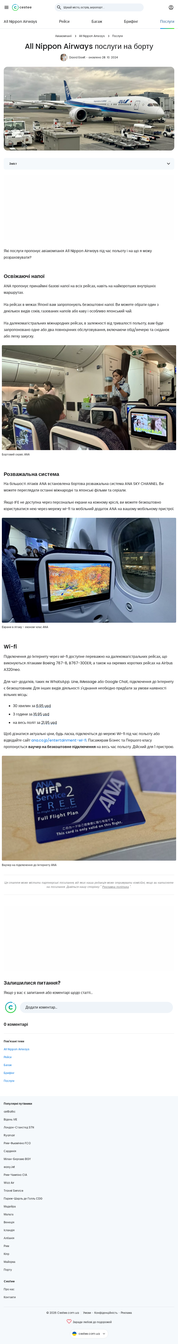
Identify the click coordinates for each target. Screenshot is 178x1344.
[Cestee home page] (22, 7)
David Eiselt (77, 57)
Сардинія (10, 1151)
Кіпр (6, 1254)
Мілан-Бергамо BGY (17, 1159)
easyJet (9, 1167)
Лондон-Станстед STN (19, 1127)
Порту (8, 1270)
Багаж (97, 21)
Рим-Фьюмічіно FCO (17, 1143)
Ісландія (9, 1230)
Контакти (10, 1297)
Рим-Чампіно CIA (15, 1175)
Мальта (8, 1214)
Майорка (9, 1262)
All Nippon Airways (20, 21)
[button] (6, 7)
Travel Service (13, 1191)
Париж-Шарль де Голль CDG (23, 1198)
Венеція (9, 1222)
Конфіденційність (106, 1313)
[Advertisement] (89, 207)
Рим (6, 1246)
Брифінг (131, 21)
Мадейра (10, 1206)
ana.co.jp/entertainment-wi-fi (58, 740)
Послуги (167, 21)
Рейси (64, 21)
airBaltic (10, 1111)
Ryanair (9, 1135)
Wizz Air (9, 1183)
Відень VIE (10, 1119)
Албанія (9, 1238)
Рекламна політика (115, 887)
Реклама (126, 1313)
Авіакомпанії (63, 36)
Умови (87, 1313)
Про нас (9, 1289)
